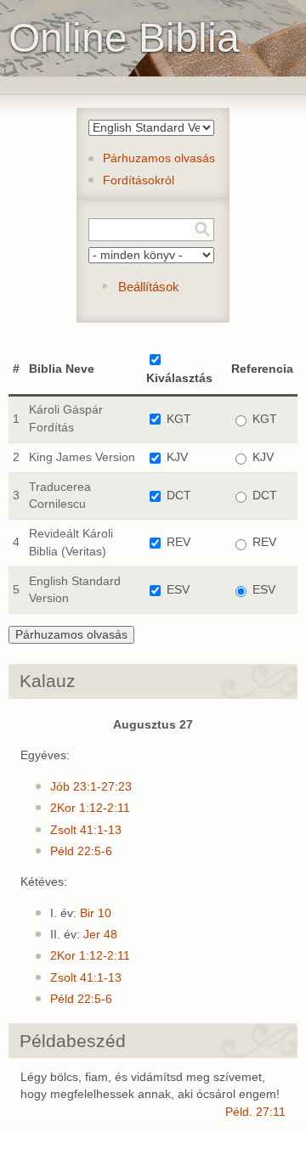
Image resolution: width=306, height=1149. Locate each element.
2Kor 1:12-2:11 (90, 808)
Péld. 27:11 (255, 1112)
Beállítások (148, 286)
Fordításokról (138, 180)
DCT (179, 495)
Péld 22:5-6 (81, 851)
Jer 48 (100, 934)
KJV (177, 457)
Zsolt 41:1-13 (86, 830)
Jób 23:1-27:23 (91, 786)
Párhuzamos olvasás (159, 158)
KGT (179, 419)
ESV (178, 589)
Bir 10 (95, 913)
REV (178, 542)
